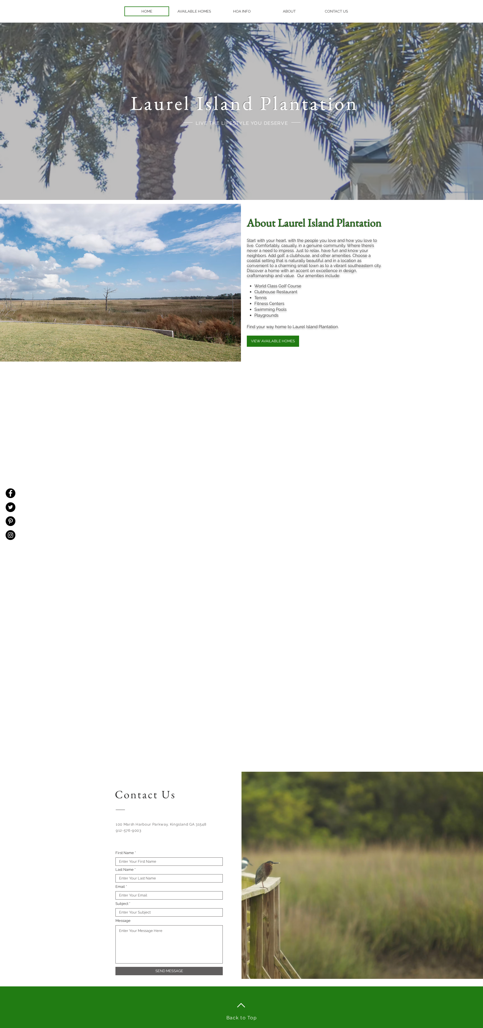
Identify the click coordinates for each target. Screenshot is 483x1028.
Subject (121, 903)
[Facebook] (10, 493)
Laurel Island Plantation (244, 103)
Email (120, 886)
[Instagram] (10, 535)
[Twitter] (10, 507)
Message (123, 920)
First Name (124, 853)
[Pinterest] (10, 521)
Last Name (124, 869)
